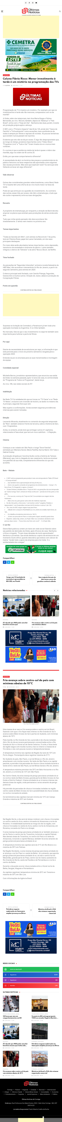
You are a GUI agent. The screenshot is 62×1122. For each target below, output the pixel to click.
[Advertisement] (31, 27)
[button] (54, 590)
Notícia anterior (13, 575)
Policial (17, 1090)
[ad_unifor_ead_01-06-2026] (31, 654)
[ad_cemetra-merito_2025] (31, 47)
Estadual (33, 1090)
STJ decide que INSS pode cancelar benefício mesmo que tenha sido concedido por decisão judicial (15, 1045)
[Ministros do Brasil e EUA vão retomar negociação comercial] (40, 1059)
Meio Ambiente (45, 1094)
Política (55, 1094)
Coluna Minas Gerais (9, 1014)
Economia (34, 1041)
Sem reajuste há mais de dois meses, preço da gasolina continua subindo (46, 579)
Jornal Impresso (32, 1094)
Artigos (7, 1092)
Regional (25, 1090)
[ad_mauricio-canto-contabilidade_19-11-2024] (31, 638)
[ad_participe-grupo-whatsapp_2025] (31, 549)
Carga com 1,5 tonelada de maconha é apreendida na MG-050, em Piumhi (15, 579)
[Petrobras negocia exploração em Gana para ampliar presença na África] (40, 1031)
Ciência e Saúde (17, 1092)
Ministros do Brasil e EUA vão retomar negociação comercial (47, 911)
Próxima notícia (49, 575)
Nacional (5, 619)
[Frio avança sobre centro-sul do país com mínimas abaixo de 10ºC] (11, 1059)
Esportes (21, 1094)
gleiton (7, 85)
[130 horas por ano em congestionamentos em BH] (11, 1004)
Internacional (51, 1090)
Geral (17, 1014)
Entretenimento (11, 1094)
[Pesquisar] (60, 11)
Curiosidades (45, 1092)
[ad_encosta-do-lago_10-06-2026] (31, 63)
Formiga (9, 1090)
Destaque (41, 1041)
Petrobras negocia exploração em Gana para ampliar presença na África (16, 911)
